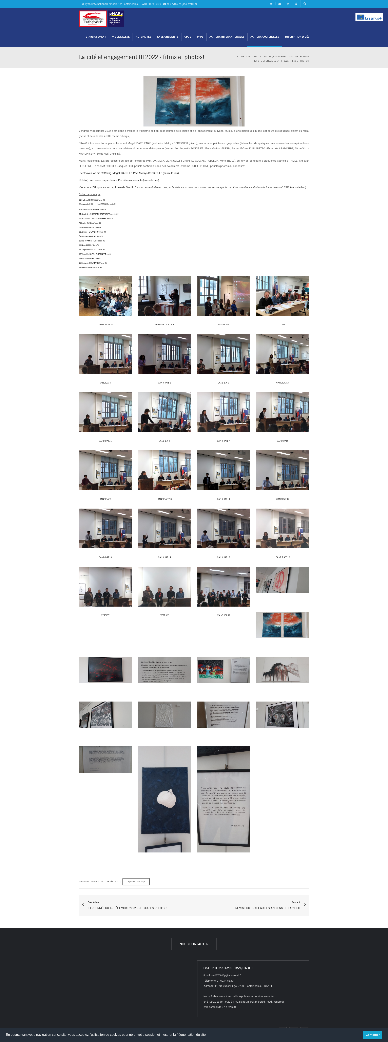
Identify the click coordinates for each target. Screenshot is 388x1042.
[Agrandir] (102, 295)
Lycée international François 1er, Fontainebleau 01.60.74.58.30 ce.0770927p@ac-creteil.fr (140, 3)
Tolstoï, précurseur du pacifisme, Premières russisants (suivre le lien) (119, 180)
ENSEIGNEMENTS (167, 36)
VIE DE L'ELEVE (121, 36)
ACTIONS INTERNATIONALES (226, 36)
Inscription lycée (297, 36)
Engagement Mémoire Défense (290, 56)
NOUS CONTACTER (194, 944)
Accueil (241, 56)
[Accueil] (93, 18)
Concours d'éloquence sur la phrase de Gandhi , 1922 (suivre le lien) (193, 187)
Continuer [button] (373, 1034)
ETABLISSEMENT (96, 36)
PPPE (200, 36)
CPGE (187, 36)
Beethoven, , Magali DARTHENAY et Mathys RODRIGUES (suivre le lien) (129, 173)
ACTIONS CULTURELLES (264, 36)
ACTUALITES (143, 36)
